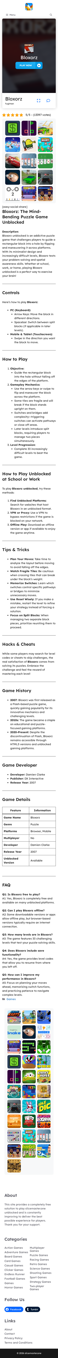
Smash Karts (14, 1020)
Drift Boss (44, 1081)
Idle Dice (44, 1111)
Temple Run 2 (44, 1094)
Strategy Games (40, 1281)
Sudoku (43, 1036)
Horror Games (13, 1287)
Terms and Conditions (18, 1342)
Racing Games (39, 1259)
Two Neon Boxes (29, 132)
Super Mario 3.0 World (43, 1064)
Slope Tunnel (44, 1050)
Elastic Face (12, 181)
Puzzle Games (39, 1255)
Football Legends (44, 1154)
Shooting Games (40, 1273)
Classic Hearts (29, 1124)
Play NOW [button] (26, 65)
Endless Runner (14, 1274)
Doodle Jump (29, 148)
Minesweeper (14, 1139)
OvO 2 (12, 198)
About (8, 1329)
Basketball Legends (29, 197)
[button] (51, 14)
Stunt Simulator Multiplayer (29, 180)
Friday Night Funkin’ (44, 1123)
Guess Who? (14, 1094)
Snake (29, 1051)
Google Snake (14, 1035)
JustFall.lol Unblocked (12, 148)
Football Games (14, 1278)
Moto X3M (29, 1021)
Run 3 (43, 1021)
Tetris (29, 1096)
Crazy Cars (45, 133)
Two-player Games (37, 1287)
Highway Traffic (45, 181)
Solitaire (29, 1081)
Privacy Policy (13, 1338)
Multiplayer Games (37, 1249)
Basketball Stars (45, 197)
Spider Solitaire (29, 165)
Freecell (28, 1155)
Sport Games (38, 1277)
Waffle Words (14, 1169)
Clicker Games (13, 1270)
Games (11, 999)
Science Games (40, 1268)
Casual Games (13, 1265)
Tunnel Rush (29, 1065)
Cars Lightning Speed (12, 163)
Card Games (12, 1261)
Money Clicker (13, 132)
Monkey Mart (45, 148)
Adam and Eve (14, 1124)
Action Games (13, 1247)
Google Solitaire (45, 165)
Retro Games (38, 1264)
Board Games (13, 1256)
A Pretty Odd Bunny (29, 1108)
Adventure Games (16, 1252)
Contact (9, 1333)
